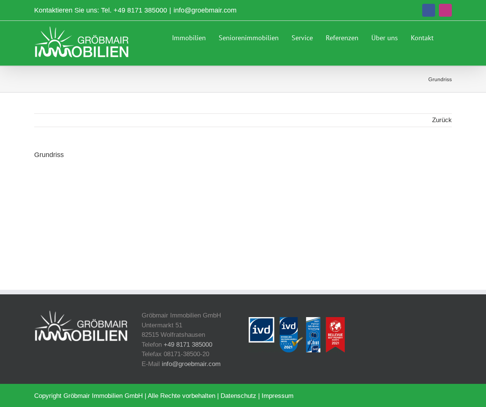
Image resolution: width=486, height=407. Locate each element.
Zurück (442, 120)
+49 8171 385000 (140, 10)
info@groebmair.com (205, 10)
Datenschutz (238, 395)
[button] (449, 37)
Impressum (277, 395)
